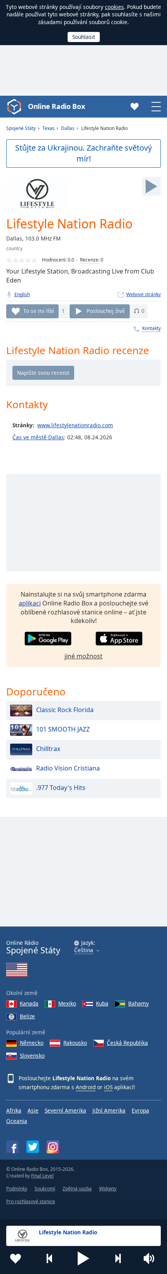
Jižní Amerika (108, 1110)
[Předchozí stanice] (49, 1258)
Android (86, 1087)
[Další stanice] (117, 1258)
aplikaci (30, 603)
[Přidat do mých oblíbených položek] (15, 1258)
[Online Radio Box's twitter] (32, 1147)
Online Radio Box (56, 106)
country (14, 248)
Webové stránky (143, 294)
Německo (31, 1042)
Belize (27, 1016)
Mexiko (67, 1003)
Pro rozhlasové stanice (30, 1201)
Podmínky (16, 1188)
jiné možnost (83, 656)
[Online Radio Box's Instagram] (53, 1147)
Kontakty (151, 328)
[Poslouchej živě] (151, 186)
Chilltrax (48, 748)
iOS (108, 1087)
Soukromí (45, 1188)
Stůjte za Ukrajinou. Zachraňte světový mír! (83, 153)
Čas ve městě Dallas (38, 437)
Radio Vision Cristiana (68, 768)
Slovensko (32, 1055)
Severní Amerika (65, 1110)
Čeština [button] (83, 950)
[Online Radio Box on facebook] (12, 1147)
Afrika (13, 1110)
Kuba (102, 1003)
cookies (114, 7)
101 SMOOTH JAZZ (63, 729)
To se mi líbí (38, 310)
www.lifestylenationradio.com (75, 425)
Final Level (42, 1175)
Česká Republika (127, 1042)
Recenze (89, 259)
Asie (33, 1110)
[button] (83, 1258)
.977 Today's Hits (60, 787)
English (22, 294)
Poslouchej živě (106, 310)
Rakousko (75, 1042)
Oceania (16, 1121)
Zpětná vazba (77, 1188)
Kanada (29, 1003)
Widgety (108, 1188)
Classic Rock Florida (65, 709)
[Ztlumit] (151, 1258)
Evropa (140, 1110)
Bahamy (138, 1003)
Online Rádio (33, 947)
